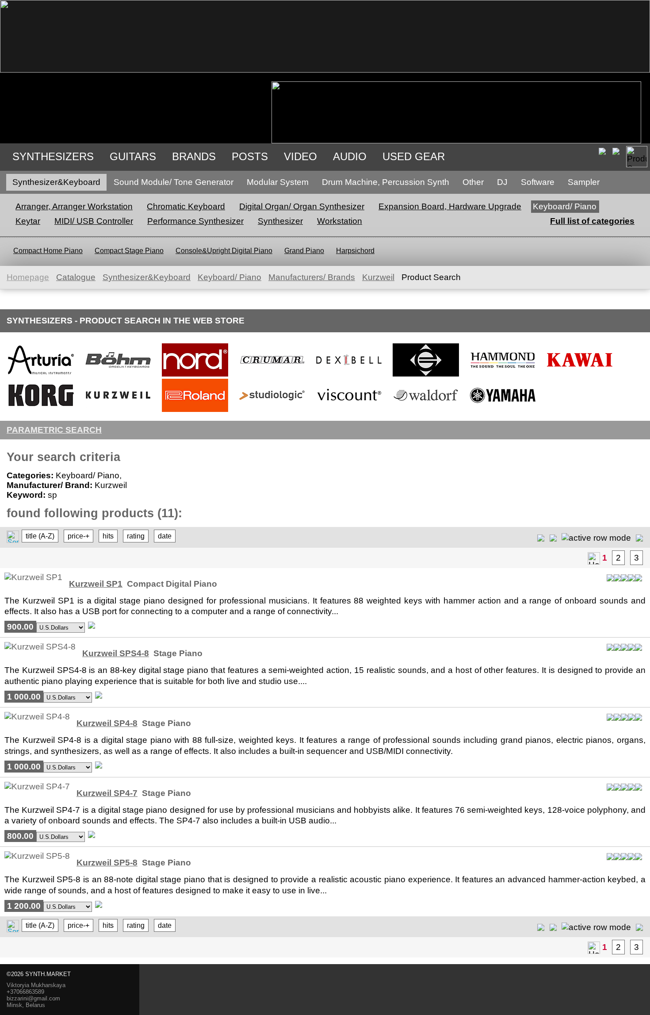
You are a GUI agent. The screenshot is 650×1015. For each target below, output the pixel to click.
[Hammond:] (502, 376)
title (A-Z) (40, 536)
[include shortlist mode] (541, 537)
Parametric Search (54, 429)
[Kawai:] (579, 376)
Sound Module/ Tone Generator (173, 182)
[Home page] (594, 558)
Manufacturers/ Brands (311, 277)
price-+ (78, 536)
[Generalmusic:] (425, 376)
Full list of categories (592, 221)
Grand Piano (304, 250)
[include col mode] (639, 537)
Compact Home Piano (48, 250)
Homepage (28, 277)
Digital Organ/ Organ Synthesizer (301, 206)
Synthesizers (53, 156)
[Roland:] (195, 411)
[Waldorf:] (425, 411)
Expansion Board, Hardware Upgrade (450, 206)
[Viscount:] (348, 411)
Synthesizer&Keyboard (56, 182)
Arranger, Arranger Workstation (74, 206)
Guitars (133, 156)
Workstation (339, 221)
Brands (194, 156)
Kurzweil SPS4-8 (115, 653)
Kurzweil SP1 (95, 583)
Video (300, 156)
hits (108, 536)
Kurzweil (378, 277)
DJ (502, 182)
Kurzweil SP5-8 (107, 862)
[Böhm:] (118, 376)
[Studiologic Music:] (271, 411)
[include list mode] (553, 537)
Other (473, 182)
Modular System (278, 182)
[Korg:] (41, 411)
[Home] (325, 69)
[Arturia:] (41, 376)
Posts (250, 156)
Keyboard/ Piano (564, 206)
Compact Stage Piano (129, 250)
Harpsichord (355, 250)
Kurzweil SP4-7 (107, 793)
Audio (350, 156)
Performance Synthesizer (195, 221)
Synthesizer (280, 221)
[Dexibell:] (348, 376)
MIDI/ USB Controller (93, 221)
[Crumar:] (271, 376)
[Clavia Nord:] (195, 376)
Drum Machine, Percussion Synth (385, 182)
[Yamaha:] (502, 411)
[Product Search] (636, 156)
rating (136, 536)
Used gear (413, 156)
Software (537, 182)
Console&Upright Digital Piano (224, 250)
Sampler (584, 182)
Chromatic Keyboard (186, 206)
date (165, 536)
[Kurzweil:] (118, 411)
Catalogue (76, 277)
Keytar (27, 221)
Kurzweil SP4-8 (107, 723)
